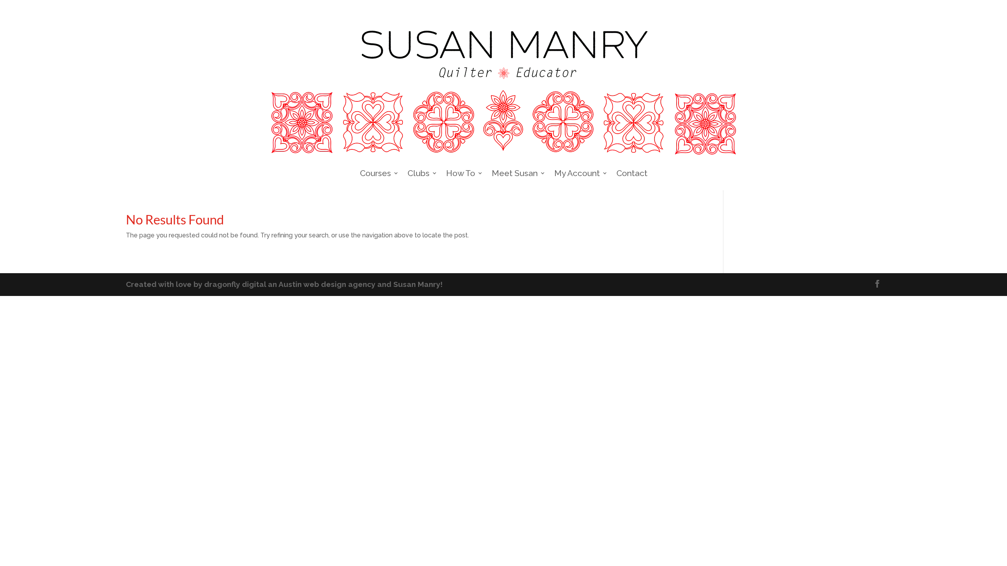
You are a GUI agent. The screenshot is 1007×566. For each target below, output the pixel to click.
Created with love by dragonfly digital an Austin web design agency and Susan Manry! (284, 284)
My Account (577, 173)
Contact (631, 173)
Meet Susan (515, 173)
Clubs (419, 173)
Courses (375, 173)
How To (460, 173)
